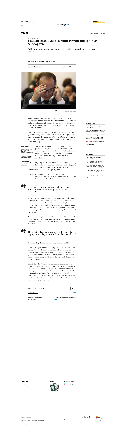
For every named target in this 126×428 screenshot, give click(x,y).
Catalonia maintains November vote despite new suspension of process (27, 151)
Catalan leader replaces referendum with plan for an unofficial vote (26, 163)
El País (53, 61)
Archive (52, 381)
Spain (24, 33)
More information (32, 299)
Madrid (91, 33)
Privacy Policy (28, 424)
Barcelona (96, 33)
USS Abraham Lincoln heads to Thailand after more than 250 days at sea (95, 132)
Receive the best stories (28, 385)
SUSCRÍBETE (95, 21)
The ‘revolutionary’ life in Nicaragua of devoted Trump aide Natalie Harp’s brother (95, 172)
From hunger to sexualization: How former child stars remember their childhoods (95, 143)
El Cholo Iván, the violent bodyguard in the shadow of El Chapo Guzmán (95, 162)
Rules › (74, 292)
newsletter (25, 381)
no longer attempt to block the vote (51, 151)
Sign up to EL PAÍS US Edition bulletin (38, 288)
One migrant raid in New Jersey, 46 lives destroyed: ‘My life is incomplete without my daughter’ (95, 137)
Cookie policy (40, 424)
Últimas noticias (90, 123)
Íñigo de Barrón (44, 61)
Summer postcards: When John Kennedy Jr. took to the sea (94, 158)
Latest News (102, 33)
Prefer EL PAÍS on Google (70, 66)
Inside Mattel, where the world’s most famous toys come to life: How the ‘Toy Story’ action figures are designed (95, 166)
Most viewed (89, 154)
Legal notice (23, 424)
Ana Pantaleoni (33, 61)
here (55, 299)
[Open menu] (22, 25)
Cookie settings (34, 424)
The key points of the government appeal (26, 157)
